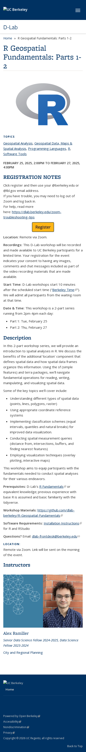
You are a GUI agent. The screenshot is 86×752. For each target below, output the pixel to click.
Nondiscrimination (16, 727)
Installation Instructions (63, 523)
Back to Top (75, 746)
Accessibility (12, 721)
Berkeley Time (64, 289)
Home (7, 38)
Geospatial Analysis (18, 143)
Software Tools (15, 154)
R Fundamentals (52, 486)
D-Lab (10, 27)
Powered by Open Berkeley (21, 716)
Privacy (9, 733)
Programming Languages (47, 148)
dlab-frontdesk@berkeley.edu (56, 536)
